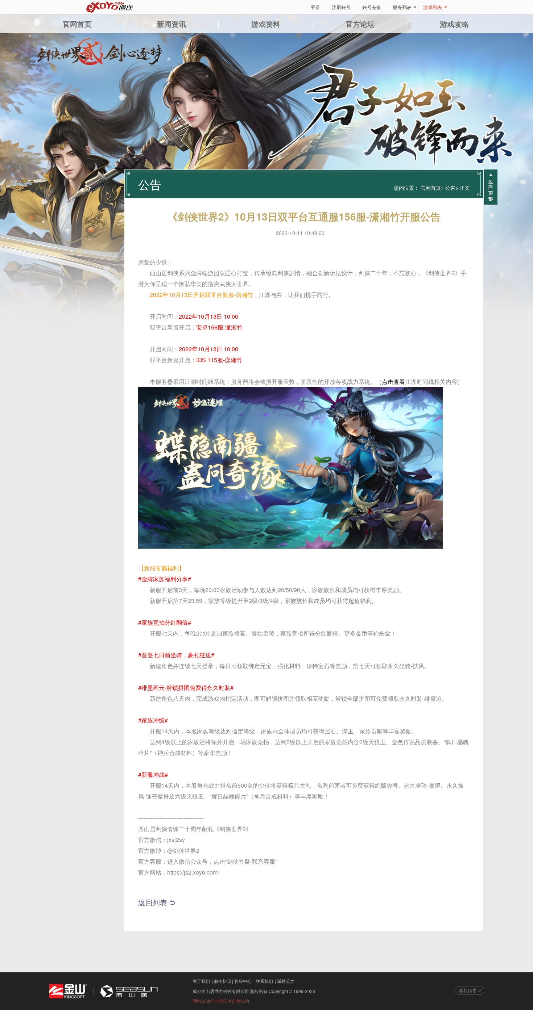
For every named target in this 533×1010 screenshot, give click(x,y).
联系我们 (264, 981)
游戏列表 (432, 7)
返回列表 (152, 902)
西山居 (128, 991)
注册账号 (341, 7)
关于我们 (201, 981)
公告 (450, 187)
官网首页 (77, 23)
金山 (68, 991)
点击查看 (393, 381)
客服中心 (243, 981)
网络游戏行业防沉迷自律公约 (221, 1001)
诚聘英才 (285, 981)
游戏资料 (265, 23)
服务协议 (222, 981)
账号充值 (371, 7)
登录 (315, 7)
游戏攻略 (454, 23)
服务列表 (402, 7)
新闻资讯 (171, 23)
